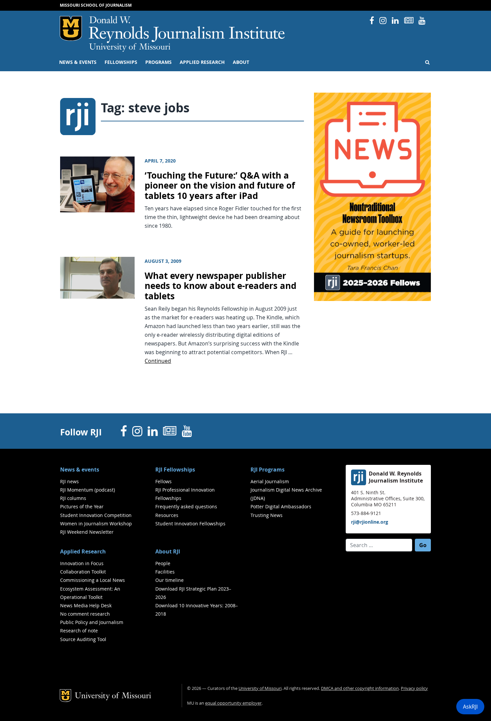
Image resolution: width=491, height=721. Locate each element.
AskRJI (470, 706)
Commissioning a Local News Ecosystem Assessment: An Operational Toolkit (92, 588)
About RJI (167, 551)
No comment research (85, 614)
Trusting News (267, 515)
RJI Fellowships (175, 469)
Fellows (163, 481)
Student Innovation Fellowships (190, 523)
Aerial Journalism (270, 481)
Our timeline (169, 580)
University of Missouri (129, 47)
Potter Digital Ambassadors (281, 506)
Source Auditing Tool (83, 639)
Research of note (79, 630)
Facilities (165, 572)
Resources (166, 515)
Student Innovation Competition (96, 515)
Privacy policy (414, 688)
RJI (187, 29)
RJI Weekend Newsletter (87, 532)
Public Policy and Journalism (91, 622)
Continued (158, 361)
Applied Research (202, 62)
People (162, 563)
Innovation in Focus (82, 563)
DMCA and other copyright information (360, 688)
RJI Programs (268, 469)
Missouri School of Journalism (96, 5)
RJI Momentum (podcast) (87, 490)
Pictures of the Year (82, 506)
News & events (78, 62)
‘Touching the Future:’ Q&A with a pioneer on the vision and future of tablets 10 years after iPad (220, 186)
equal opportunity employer (233, 703)
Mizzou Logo (71, 28)
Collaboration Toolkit (83, 572)
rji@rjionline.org (369, 522)
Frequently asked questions (186, 506)
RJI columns (73, 498)
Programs (158, 62)
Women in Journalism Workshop (96, 523)
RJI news (69, 481)
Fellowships (121, 62)
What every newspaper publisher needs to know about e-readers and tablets (220, 286)
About (241, 62)
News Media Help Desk (86, 605)
